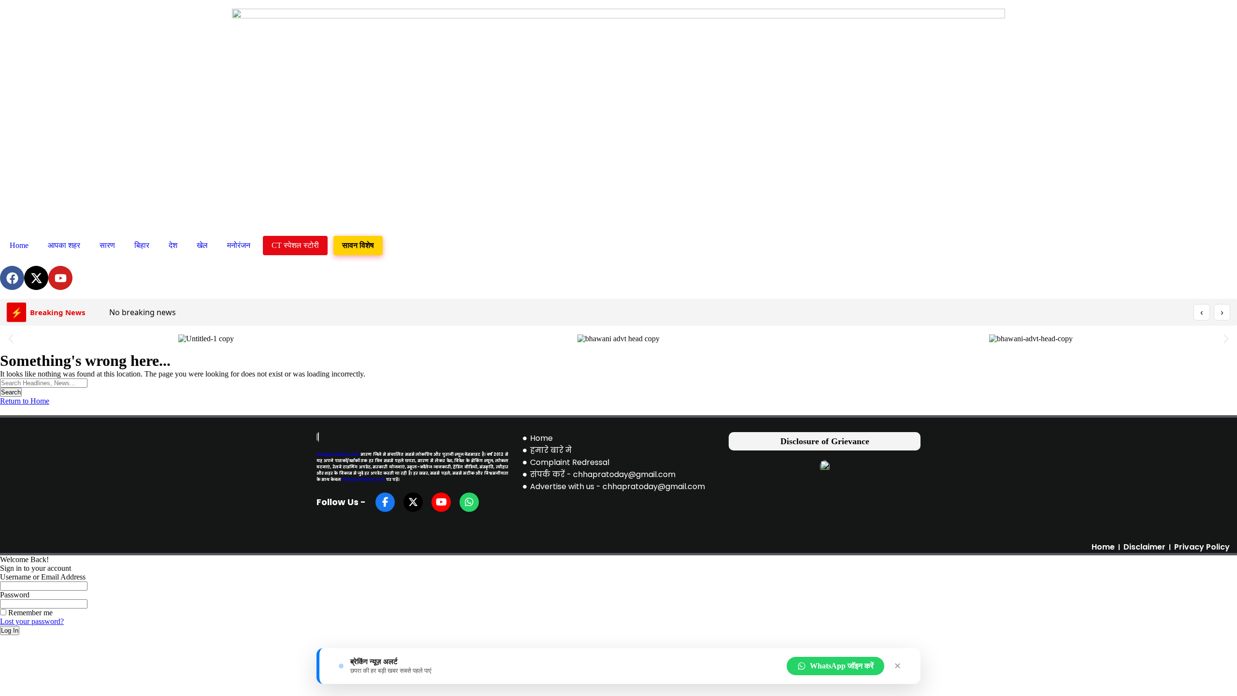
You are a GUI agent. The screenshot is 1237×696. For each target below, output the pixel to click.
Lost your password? (32, 621)
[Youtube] (60, 278)
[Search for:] (43, 382)
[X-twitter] (36, 278)
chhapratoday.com (338, 454)
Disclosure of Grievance (824, 441)
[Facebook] (12, 278)
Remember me (29, 613)
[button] (11, 339)
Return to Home (24, 401)
